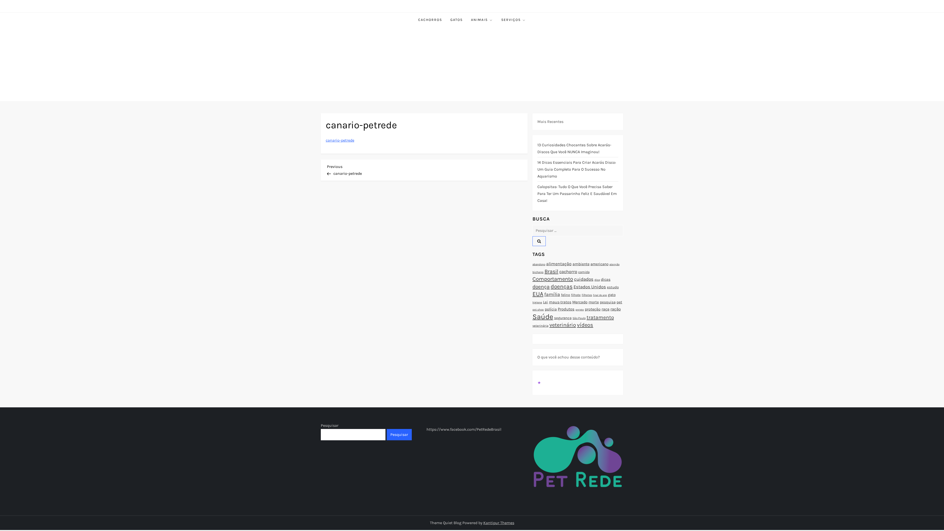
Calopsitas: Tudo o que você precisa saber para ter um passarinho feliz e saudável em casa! (577, 193)
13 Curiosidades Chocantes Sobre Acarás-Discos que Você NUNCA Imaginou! (574, 148)
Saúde (542, 316)
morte (594, 302)
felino (565, 295)
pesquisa (608, 302)
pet (619, 302)
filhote (576, 295)
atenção (614, 264)
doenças (562, 286)
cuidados (583, 279)
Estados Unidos (590, 287)
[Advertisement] (472, 64)
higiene (537, 302)
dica (597, 279)
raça (605, 309)
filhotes (587, 295)
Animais (479, 20)
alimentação (559, 263)
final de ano (600, 295)
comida (584, 272)
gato (612, 295)
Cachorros (430, 20)
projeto (579, 309)
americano (599, 264)
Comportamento (552, 279)
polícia (551, 309)
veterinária (540, 325)
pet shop (538, 309)
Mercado (580, 302)
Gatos (456, 20)
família (552, 294)
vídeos (585, 325)
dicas (605, 279)
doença (541, 287)
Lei (545, 302)
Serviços (511, 20)
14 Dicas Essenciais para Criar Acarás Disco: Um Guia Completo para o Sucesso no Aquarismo (576, 169)
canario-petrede (340, 140)
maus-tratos (560, 302)
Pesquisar (330, 425)
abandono (538, 264)
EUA (537, 293)
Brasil (551, 271)
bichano (538, 272)
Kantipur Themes (498, 522)
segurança (563, 318)
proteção (593, 309)
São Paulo (579, 318)
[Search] (539, 241)
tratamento (600, 317)
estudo (613, 287)
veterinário (562, 325)
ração (615, 309)
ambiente (581, 264)
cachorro (568, 271)
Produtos (566, 309)
